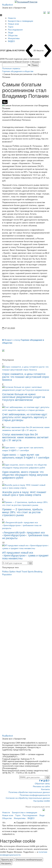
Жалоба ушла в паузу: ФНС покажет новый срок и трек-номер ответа (24, 493)
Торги (10, 26)
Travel (24, 571)
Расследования (15, 29)
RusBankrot (7, 4)
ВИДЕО (11, 41)
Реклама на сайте (41, 786)
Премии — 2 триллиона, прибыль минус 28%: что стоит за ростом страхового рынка (22, 512)
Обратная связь (42, 783)
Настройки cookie (41, 800)
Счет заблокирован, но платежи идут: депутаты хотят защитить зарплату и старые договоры (25, 417)
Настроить (6, 863)
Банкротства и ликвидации (20, 20)
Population (7, 574)
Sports (31, 571)
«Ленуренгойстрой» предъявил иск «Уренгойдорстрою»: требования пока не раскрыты (25, 535)
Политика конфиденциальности (35, 795)
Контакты (45, 789)
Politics (5, 571)
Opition (12, 571)
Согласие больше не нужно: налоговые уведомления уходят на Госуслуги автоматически (23, 397)
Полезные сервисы (11, 68)
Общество (13, 35)
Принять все (7, 859)
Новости (12, 17)
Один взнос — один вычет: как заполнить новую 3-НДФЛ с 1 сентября (25, 456)
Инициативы (14, 38)
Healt (18, 571)
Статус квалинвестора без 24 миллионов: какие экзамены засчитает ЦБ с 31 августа (25, 437)
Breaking (38, 571)
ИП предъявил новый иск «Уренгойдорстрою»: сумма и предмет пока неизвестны (25, 555)
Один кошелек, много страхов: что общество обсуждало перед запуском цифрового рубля (25, 474)
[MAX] (45, 12)
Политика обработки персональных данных (29, 792)
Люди (10, 32)
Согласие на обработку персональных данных (28, 797)
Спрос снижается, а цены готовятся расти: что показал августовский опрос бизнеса (25, 376)
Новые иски (13, 23)
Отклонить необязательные (29, 859)
